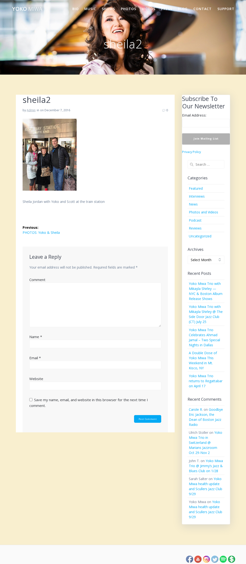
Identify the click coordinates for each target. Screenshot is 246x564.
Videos (148, 8)
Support (225, 8)
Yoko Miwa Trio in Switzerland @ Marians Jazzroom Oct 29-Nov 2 (205, 442)
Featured (196, 188)
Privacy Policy (191, 152)
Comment (37, 279)
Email (35, 357)
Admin (31, 110)
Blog (183, 8)
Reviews (195, 228)
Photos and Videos (203, 212)
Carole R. (196, 409)
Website (36, 378)
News (193, 204)
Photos (128, 8)
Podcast (195, 220)
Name (35, 336)
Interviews (197, 196)
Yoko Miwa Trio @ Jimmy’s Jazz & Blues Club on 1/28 (206, 465)
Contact (202, 8)
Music (90, 8)
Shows (108, 8)
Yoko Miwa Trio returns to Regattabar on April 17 (205, 381)
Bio (75, 8)
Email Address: (194, 115)
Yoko (27, 9)
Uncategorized (200, 236)
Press (166, 8)
